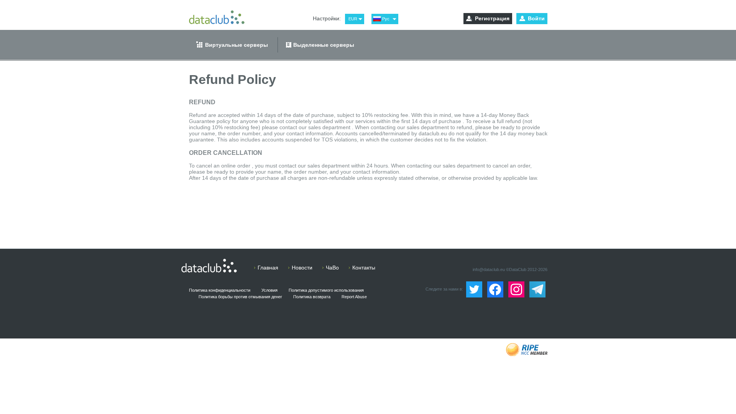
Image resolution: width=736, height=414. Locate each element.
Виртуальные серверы (236, 45)
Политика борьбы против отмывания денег (240, 296)
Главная (268, 267)
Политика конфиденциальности (219, 290)
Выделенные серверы (323, 45)
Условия (269, 290)
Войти (536, 18)
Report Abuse (354, 296)
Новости (302, 267)
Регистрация (492, 18)
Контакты (363, 267)
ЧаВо (332, 267)
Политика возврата (311, 296)
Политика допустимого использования (326, 290)
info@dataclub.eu (489, 269)
